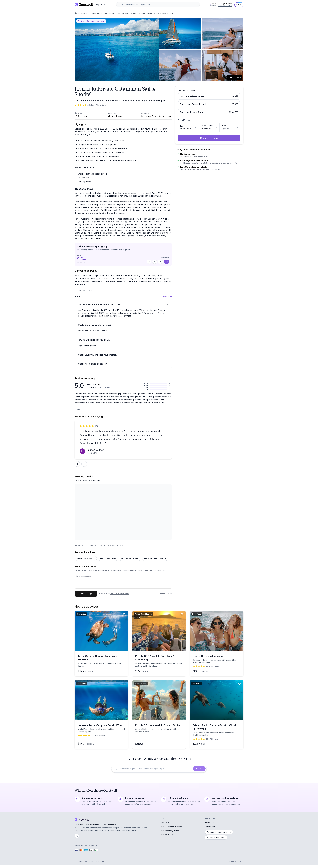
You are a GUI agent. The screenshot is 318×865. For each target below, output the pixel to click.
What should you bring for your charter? (97, 355)
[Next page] (84, 464)
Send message (86, 593)
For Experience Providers (171, 827)
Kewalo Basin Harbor (86, 558)
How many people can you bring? (94, 340)
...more (77, 409)
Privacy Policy (231, 861)
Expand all (167, 296)
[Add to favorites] (154, 21)
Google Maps (105, 387)
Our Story (165, 823)
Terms (241, 861)
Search (199, 769)
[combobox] (160, 4)
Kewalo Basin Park (108, 558)
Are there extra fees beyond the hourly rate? (100, 304)
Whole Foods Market (130, 558)
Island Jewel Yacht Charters (110, 545)
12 (166, 262)
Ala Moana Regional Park (155, 558)
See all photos (234, 77)
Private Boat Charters (127, 13)
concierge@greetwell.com (220, 832)
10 (160, 262)
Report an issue (166, 593)
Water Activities (109, 13)
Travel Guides (210, 823)
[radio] (209, 96)
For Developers (167, 835)
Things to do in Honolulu (90, 13)
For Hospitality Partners (170, 831)
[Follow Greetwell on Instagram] (77, 836)
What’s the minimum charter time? (94, 325)
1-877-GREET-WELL (225, 6)
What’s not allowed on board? (92, 364)
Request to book (209, 138)
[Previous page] (77, 464)
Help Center (210, 827)
